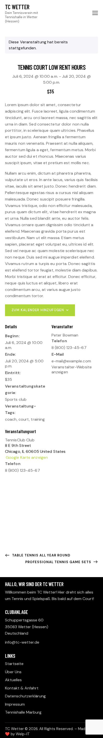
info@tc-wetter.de (22, 642)
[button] (95, 13)
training (38, 419)
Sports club (15, 399)
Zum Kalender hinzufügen (38, 310)
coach (11, 419)
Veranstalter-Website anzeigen (72, 369)
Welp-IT (23, 734)
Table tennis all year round (40, 555)
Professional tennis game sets (58, 562)
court (23, 419)
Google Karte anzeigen (27, 457)
